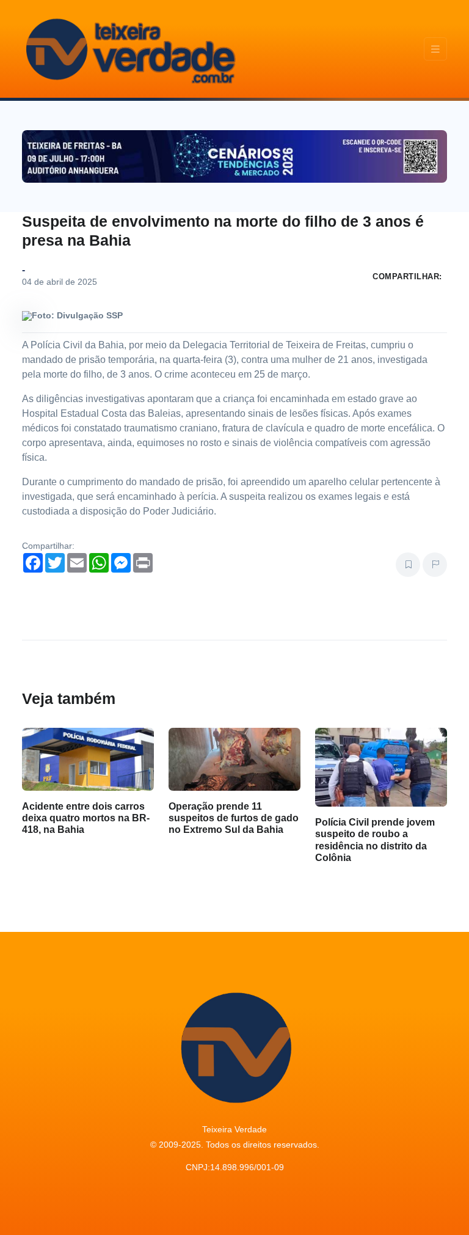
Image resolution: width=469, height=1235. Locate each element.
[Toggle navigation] (435, 49)
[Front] (129, 49)
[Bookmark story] (408, 564)
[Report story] (435, 564)
